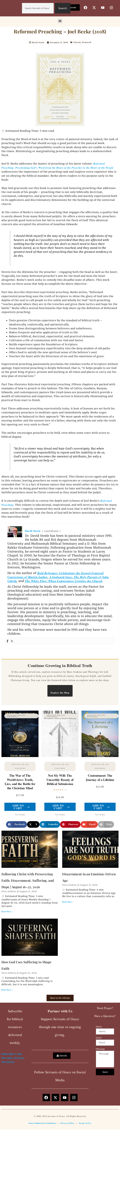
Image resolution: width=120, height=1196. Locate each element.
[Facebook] (7, 641)
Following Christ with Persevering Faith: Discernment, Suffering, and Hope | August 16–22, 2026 (27, 880)
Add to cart (21, 807)
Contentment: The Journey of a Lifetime (100, 777)
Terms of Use (85, 1123)
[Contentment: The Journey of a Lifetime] (100, 734)
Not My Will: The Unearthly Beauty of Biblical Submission (60, 779)
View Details (20, 814)
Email (98, 1037)
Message (100, 1048)
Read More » (7, 911)
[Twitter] (11, 641)
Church (77, 42)
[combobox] (38, 8)
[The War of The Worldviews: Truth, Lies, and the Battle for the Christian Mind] (19, 734)
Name (99, 1026)
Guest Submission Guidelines (42, 1123)
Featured (86, 42)
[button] (60, 20)
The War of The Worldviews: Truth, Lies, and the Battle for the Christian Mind (20, 781)
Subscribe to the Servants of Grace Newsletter (12, 1058)
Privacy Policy (67, 1123)
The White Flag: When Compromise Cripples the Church (63, 581)
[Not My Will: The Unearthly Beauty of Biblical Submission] (59, 734)
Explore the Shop (60, 692)
